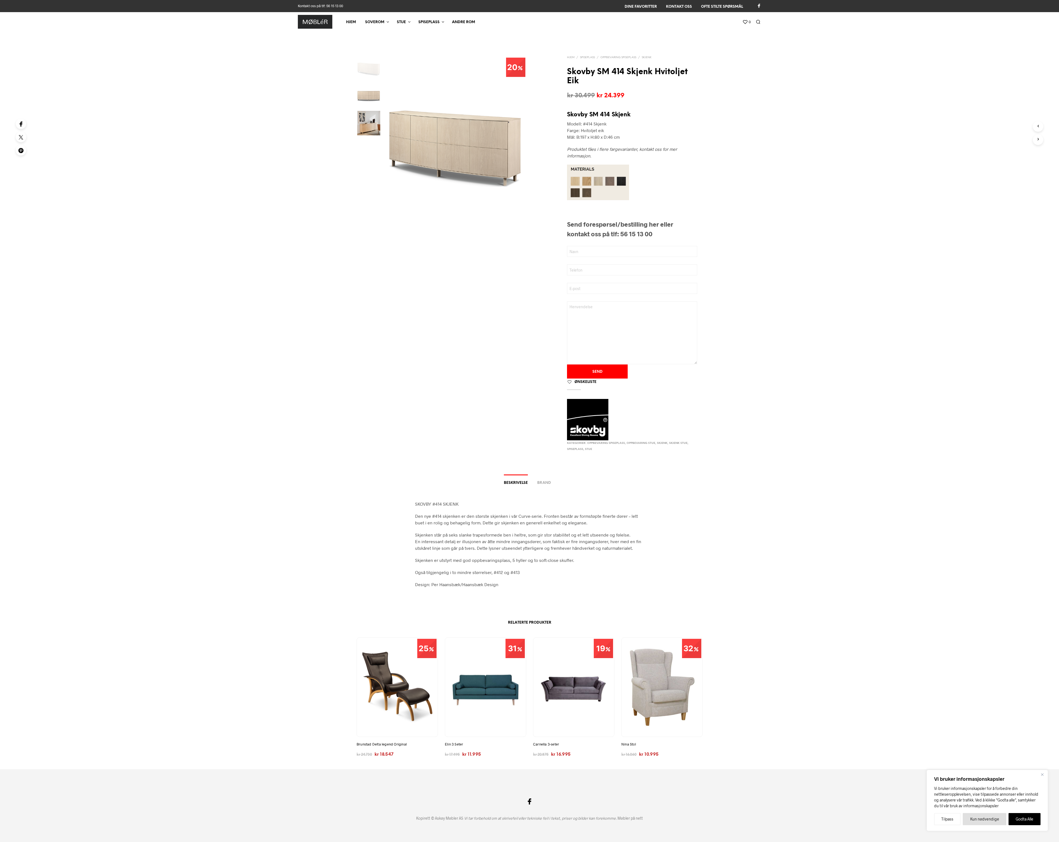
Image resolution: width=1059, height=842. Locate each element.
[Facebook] (21, 124)
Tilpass (947, 819)
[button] (746, 22)
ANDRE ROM (463, 22)
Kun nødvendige (984, 819)
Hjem (351, 22)
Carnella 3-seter (546, 744)
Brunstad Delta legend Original (382, 744)
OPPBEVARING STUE (641, 443)
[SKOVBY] (587, 419)
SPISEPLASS (429, 22)
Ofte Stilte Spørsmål (722, 7)
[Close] (1042, 774)
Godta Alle (1024, 819)
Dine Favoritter (641, 7)
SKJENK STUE (678, 443)
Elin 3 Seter (454, 744)
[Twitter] (21, 137)
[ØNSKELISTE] (397, 726)
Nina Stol (628, 744)
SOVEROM (374, 22)
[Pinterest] (21, 150)
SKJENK (646, 57)
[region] (987, 800)
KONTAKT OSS (679, 7)
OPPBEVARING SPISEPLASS (618, 57)
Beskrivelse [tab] (516, 483)
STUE (401, 22)
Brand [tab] (544, 483)
